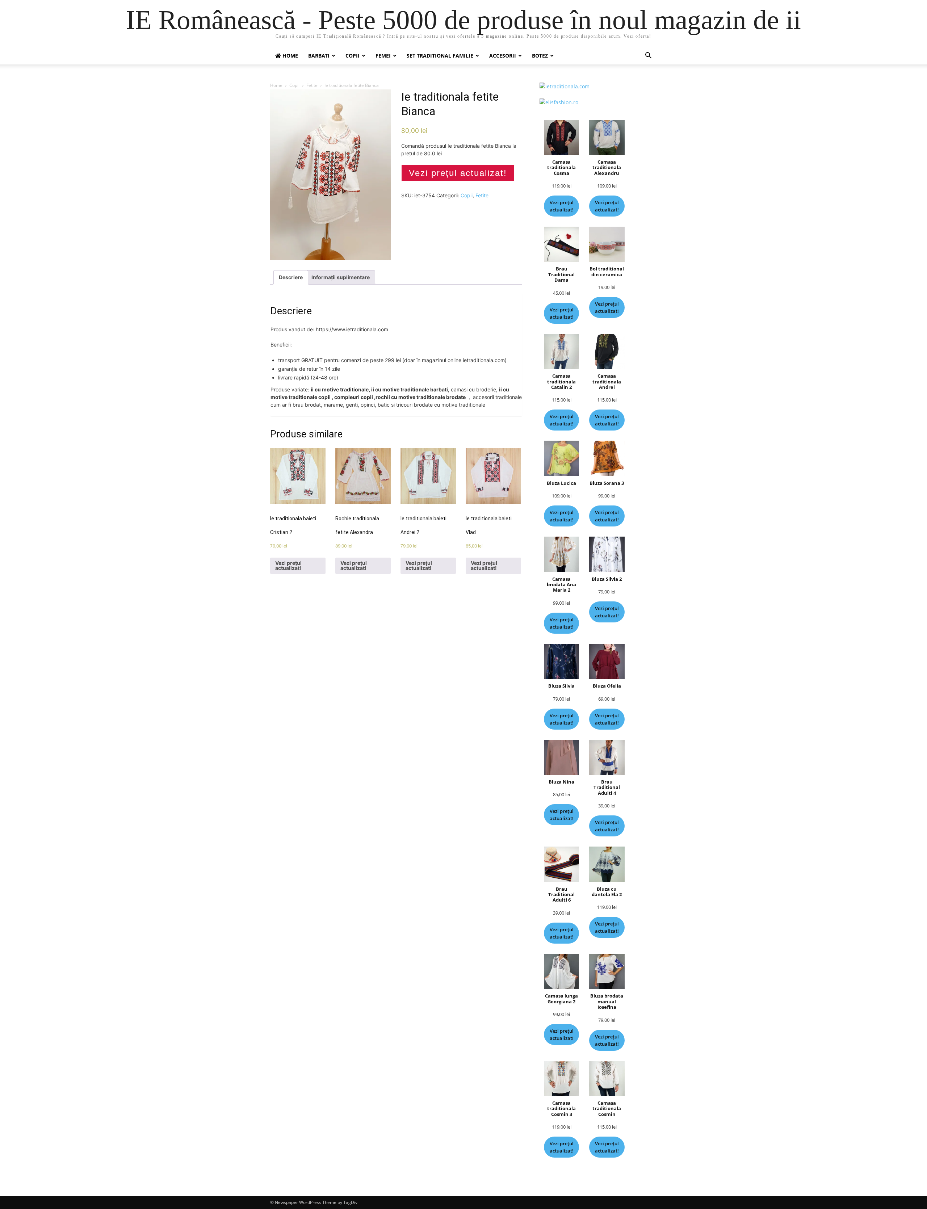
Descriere (291, 277)
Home (276, 85)
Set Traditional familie (440, 55)
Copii (352, 55)
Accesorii (502, 55)
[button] (648, 56)
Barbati (319, 55)
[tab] (290, 277)
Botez (540, 55)
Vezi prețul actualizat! (458, 173)
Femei (383, 55)
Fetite (312, 85)
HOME (289, 55)
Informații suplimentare (340, 277)
